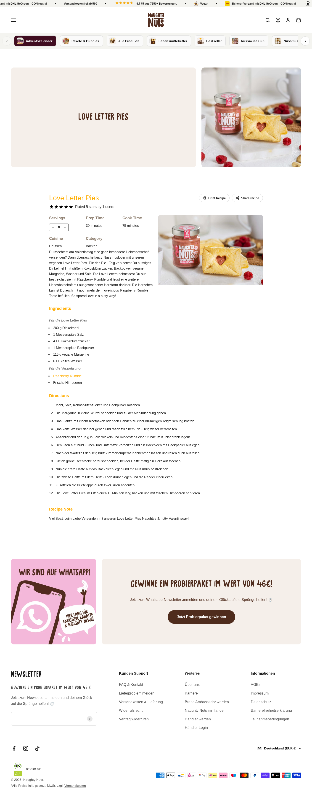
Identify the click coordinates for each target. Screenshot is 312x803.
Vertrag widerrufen (134, 719)
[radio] (51, 207)
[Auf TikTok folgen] (37, 748)
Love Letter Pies (74, 198)
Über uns (192, 685)
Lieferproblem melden (136, 693)
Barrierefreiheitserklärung (271, 710)
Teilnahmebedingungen (270, 719)
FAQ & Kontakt (131, 685)
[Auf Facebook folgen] (14, 748)
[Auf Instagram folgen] (26, 748)
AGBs (255, 685)
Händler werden (198, 719)
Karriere (191, 693)
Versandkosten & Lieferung (141, 702)
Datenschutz (261, 702)
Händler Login (196, 728)
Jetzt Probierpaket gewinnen (201, 617)
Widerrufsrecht (131, 710)
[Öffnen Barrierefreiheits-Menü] (277, 20)
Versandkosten (75, 785)
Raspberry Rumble (67, 376)
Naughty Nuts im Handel (205, 710)
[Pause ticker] (308, 3)
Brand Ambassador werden (207, 702)
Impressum (260, 693)
